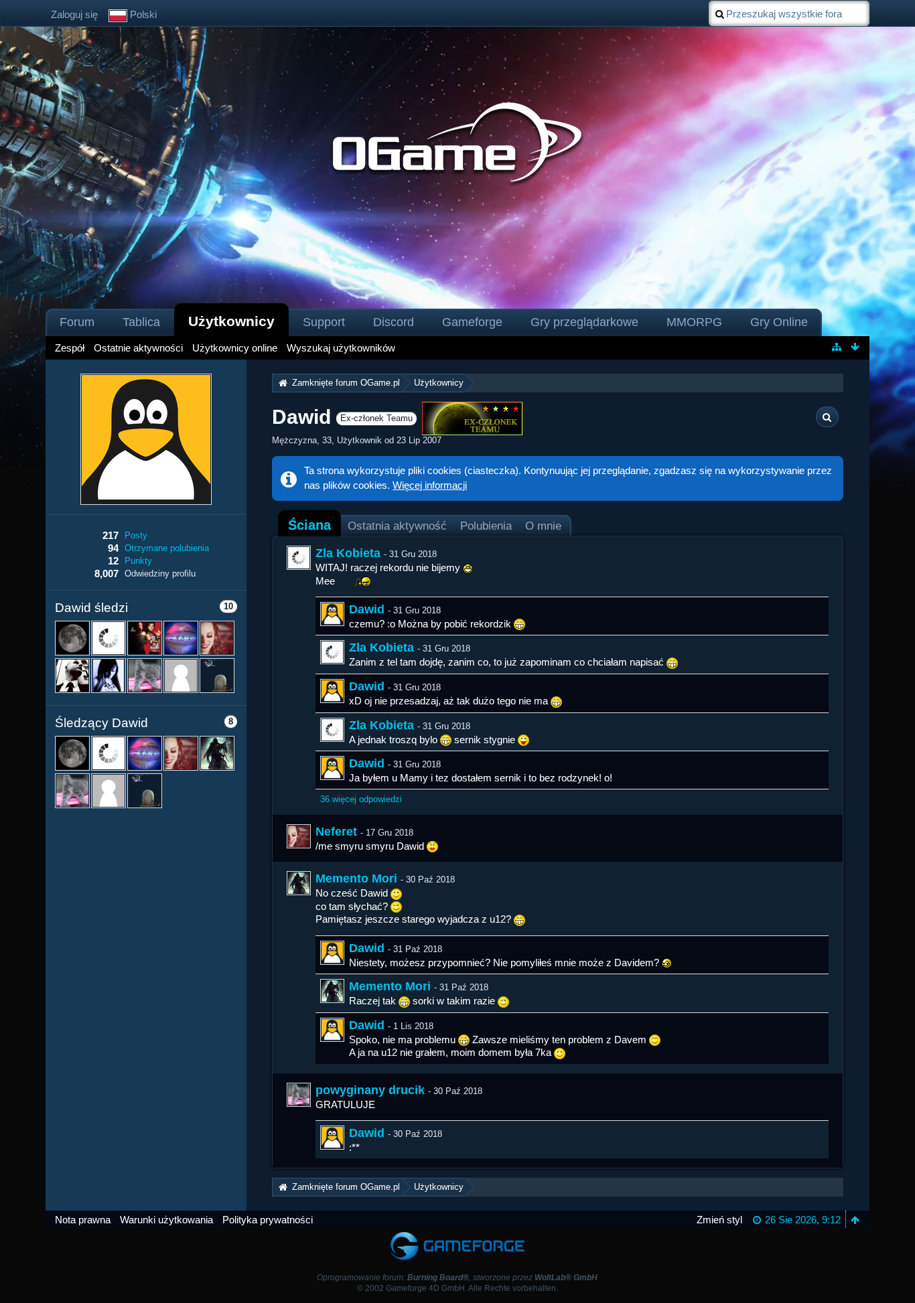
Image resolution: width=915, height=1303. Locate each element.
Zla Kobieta (347, 553)
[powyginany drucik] (299, 1095)
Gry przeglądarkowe (584, 322)
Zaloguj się (74, 14)
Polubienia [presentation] (486, 526)
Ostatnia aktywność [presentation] (397, 526)
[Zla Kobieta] (299, 558)
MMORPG (694, 322)
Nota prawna (83, 1219)
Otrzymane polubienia (167, 548)
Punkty (138, 561)
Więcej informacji (430, 485)
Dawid (366, 609)
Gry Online (779, 322)
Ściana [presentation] (309, 525)
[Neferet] (299, 836)
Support (324, 322)
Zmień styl (719, 1219)
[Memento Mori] (299, 883)
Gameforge (472, 322)
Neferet (336, 831)
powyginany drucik (370, 1090)
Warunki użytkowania (166, 1219)
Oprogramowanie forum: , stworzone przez (457, 1277)
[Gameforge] (457, 1234)
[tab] (309, 525)
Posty (136, 535)
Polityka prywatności (267, 1219)
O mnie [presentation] (543, 526)
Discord (393, 322)
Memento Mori (356, 878)
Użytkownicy (231, 321)
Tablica (141, 322)
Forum (77, 322)
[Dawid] (332, 614)
